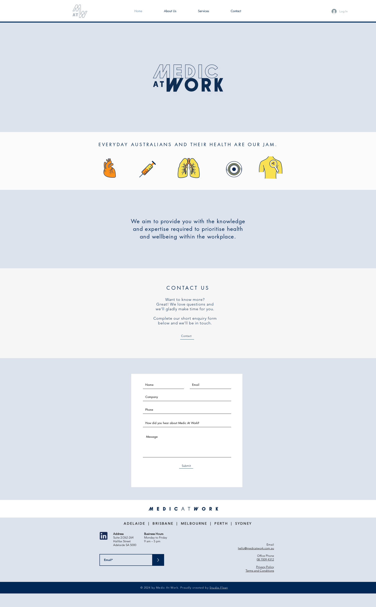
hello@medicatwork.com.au (256, 548)
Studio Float (219, 587)
